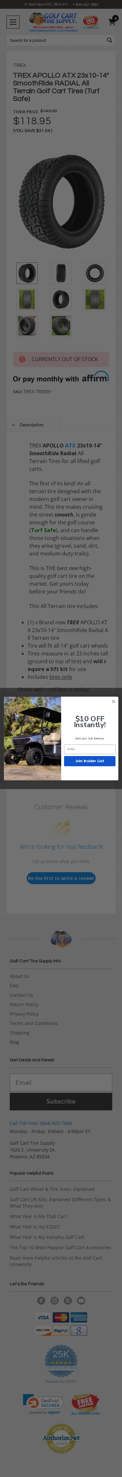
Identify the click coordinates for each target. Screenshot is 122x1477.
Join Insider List (89, 760)
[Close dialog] (113, 701)
